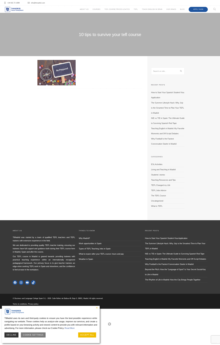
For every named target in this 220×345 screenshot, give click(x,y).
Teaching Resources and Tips (163, 180)
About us (84, 9)
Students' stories (158, 175)
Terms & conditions (20, 304)
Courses (96, 9)
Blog (182, 9)
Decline (11, 335)
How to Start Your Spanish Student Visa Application (166, 238)
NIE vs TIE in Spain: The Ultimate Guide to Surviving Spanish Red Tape (174, 254)
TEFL (136, 9)
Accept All (87, 335)
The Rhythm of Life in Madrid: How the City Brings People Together (172, 280)
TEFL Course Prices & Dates (117, 9)
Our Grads (171, 9)
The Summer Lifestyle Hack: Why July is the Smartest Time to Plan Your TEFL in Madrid (167, 108)
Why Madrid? (84, 238)
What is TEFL (156, 206)
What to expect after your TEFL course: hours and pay (101, 254)
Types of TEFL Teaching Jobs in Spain (95, 249)
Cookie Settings (33, 335)
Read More (70, 328)
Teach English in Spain (152, 9)
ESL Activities (156, 164)
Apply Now (198, 9)
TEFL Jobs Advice (158, 190)
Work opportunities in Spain (90, 243)
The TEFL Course (158, 196)
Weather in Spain (86, 259)
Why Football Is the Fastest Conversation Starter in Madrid (169, 264)
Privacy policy (33, 304)
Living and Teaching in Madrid (163, 169)
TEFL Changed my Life (160, 185)
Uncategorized (157, 201)
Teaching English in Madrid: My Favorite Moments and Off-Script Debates (175, 259)
